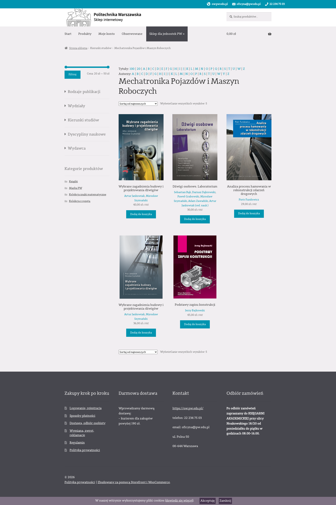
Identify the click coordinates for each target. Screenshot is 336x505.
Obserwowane (132, 34)
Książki (73, 181)
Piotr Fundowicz (249, 199)
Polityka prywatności (85, 450)
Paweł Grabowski (188, 196)
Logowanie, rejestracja (86, 408)
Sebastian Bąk (182, 192)
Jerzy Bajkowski (195, 310)
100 (132, 69)
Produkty (84, 34)
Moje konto (106, 34)
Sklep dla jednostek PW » (167, 34)
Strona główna (78, 48)
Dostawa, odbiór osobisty (87, 423)
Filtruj (72, 74)
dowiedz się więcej (179, 500)
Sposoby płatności (82, 416)
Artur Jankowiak (134, 196)
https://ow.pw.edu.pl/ (187, 408)
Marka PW (75, 188)
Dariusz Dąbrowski (203, 192)
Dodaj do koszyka (141, 214)
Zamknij (225, 501)
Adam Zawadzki (198, 201)
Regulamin (77, 443)
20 (138, 69)
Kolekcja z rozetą (79, 201)
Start (68, 34)
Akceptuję (207, 501)
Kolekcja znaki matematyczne (87, 194)
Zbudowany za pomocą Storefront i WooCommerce (134, 482)
